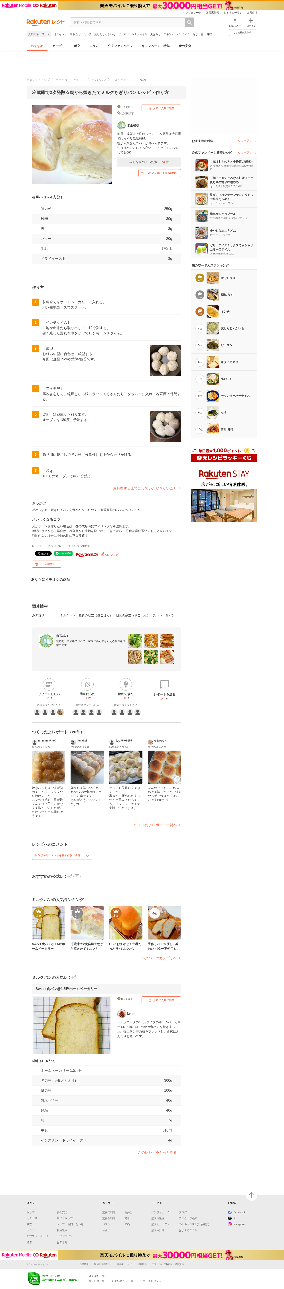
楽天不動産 (158, 1218)
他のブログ (111, 554)
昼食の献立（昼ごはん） (96, 615)
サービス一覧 (97, 1281)
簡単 (127, 1218)
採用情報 (142, 1264)
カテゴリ (59, 46)
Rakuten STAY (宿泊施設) (194, 1224)
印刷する (50, 564)
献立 (77, 46)
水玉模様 (62, 636)
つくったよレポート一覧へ (155, 825)
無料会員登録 (244, 32)
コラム (94, 46)
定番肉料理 (109, 1212)
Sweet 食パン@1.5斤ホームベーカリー (67, 989)
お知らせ (62, 1242)
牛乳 (44, 248)
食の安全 (185, 46)
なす (195, 34)
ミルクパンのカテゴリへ (157, 958)
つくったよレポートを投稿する (159, 173)
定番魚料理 (109, 1218)
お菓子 (106, 1230)
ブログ (183, 1212)
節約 (127, 1224)
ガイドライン (65, 1236)
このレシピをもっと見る (157, 1152)
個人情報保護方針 (103, 1264)
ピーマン (123, 34)
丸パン (157, 615)
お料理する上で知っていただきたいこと (145, 488)
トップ (31, 1212)
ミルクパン (119, 80)
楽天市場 (252, 12)
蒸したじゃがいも (105, 34)
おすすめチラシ (233, 12)
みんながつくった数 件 (149, 162)
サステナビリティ (151, 1281)
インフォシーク (192, 12)
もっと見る (244, 140)
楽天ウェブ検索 (188, 1218)
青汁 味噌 (206, 34)
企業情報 (84, 1264)
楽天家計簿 (212, 12)
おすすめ (37, 46)
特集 (29, 1242)
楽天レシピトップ (38, 80)
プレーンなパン (96, 80)
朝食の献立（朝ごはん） (133, 615)
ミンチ (88, 34)
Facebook (239, 1212)
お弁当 (128, 1212)
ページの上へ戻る (251, 1195)
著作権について (124, 1264)
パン (76, 80)
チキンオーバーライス (177, 34)
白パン (170, 615)
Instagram (239, 1224)
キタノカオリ (140, 34)
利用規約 (62, 1230)
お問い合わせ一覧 (122, 1281)
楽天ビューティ (160, 1224)
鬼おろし (155, 34)
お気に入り (235, 25)
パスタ (106, 1224)
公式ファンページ (120, 46)
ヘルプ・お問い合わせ (70, 1224)
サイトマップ (65, 1218)
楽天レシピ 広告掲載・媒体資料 (168, 1264)
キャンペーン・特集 (156, 46)
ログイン (251, 25)
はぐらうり (60, 34)
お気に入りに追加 (163, 108)
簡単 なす (75, 34)
